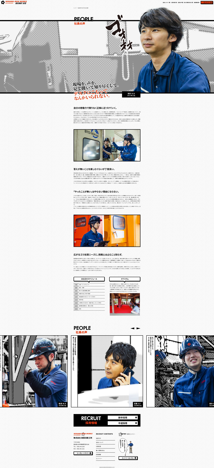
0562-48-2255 (81, 446)
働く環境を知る (100, 450)
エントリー (206, 2)
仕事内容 (98, 446)
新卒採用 (122, 417)
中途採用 (122, 423)
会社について (99, 442)
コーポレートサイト (83, 453)
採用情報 (98, 454)
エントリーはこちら (128, 458)
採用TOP (98, 438)
